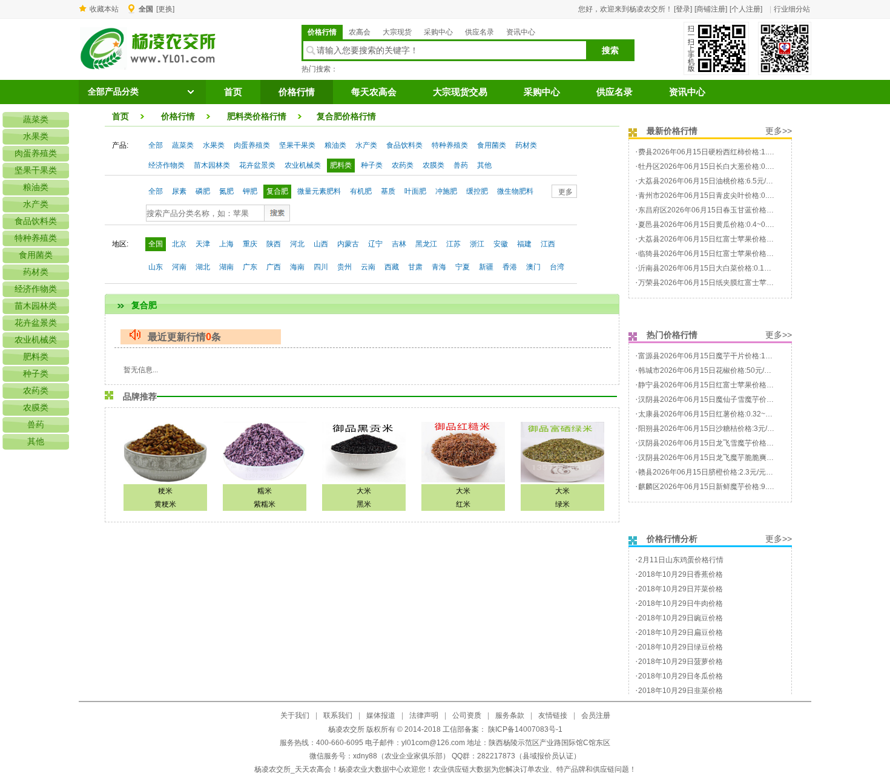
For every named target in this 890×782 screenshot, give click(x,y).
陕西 (273, 244)
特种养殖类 (450, 145)
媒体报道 (380, 715)
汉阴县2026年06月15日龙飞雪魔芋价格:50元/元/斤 (720, 443)
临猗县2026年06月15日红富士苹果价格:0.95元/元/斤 (723, 253)
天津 (203, 244)
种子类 (372, 165)
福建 (524, 244)
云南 (368, 267)
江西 (548, 244)
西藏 (391, 267)
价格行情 (322, 32)
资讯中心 (520, 32)
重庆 (250, 244)
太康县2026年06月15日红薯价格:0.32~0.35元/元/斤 (721, 414)
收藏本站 (104, 9)
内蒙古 (348, 244)
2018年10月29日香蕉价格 (680, 574)
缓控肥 (477, 191)
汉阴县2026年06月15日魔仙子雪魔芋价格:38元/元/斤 (723, 399)
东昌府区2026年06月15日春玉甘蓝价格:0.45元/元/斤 (723, 210)
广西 (273, 267)
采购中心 (438, 32)
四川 (321, 267)
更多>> (778, 131)
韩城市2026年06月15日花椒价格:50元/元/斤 (709, 370)
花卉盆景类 (257, 165)
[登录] (683, 9)
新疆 (486, 267)
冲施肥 (446, 191)
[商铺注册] (710, 9)
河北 (297, 244)
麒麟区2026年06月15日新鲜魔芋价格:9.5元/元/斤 (717, 486)
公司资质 (466, 715)
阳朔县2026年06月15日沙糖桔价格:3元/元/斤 (710, 428)
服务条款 (509, 715)
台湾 (557, 267)
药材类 (526, 145)
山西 (321, 244)
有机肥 (361, 191)
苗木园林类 (212, 165)
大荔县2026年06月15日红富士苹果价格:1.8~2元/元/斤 (725, 239)
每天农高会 (374, 92)
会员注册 (595, 715)
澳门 (533, 267)
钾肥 (250, 191)
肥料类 (341, 165)
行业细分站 (792, 9)
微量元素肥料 (319, 191)
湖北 (203, 267)
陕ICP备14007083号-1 (524, 729)
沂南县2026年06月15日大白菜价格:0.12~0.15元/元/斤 (725, 268)
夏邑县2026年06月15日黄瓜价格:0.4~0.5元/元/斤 (717, 224)
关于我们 (294, 715)
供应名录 (479, 32)
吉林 (399, 244)
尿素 (179, 191)
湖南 (226, 267)
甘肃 (415, 267)
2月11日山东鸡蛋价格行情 (681, 560)
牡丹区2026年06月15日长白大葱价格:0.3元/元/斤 (717, 166)
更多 (565, 192)
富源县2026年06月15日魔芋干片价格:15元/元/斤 (716, 356)
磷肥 (203, 191)
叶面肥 (415, 191)
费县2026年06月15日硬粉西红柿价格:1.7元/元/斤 (717, 152)
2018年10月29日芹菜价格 (680, 589)
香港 (510, 267)
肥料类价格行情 (256, 116)
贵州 (344, 267)
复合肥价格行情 (346, 116)
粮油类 (335, 145)
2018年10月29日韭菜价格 (680, 690)
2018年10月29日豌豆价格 (680, 618)
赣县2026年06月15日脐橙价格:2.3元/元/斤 (706, 472)
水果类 (214, 145)
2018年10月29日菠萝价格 (680, 661)
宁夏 (462, 267)
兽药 (460, 165)
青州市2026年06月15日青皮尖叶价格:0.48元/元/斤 (719, 195)
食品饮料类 (404, 145)
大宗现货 (397, 32)
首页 (233, 92)
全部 (155, 145)
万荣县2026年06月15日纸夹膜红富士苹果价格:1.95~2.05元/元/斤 (743, 282)
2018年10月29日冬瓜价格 (680, 676)
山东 (155, 267)
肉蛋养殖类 (252, 145)
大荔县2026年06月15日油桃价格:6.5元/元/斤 (710, 181)
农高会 (360, 32)
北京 (179, 244)
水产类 (366, 145)
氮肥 (226, 191)
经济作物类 (166, 165)
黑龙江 (426, 244)
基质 (388, 191)
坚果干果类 (297, 145)
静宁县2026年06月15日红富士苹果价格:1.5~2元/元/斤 (725, 385)
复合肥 (277, 191)
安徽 (500, 244)
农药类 (403, 165)
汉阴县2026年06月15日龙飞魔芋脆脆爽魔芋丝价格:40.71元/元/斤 (743, 457)
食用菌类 (491, 145)
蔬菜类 (183, 145)
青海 (439, 267)
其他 (484, 165)
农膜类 (433, 165)
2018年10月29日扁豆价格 (680, 632)
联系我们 (337, 715)
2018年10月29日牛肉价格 (680, 603)
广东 (250, 267)
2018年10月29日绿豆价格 (680, 647)
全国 (155, 244)
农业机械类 (303, 165)
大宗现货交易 (460, 92)
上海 (226, 244)
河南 (179, 267)
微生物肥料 (515, 191)
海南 (297, 267)
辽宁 (375, 244)
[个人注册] (746, 9)
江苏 (453, 244)
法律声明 (423, 715)
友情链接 (552, 715)
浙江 (477, 244)
